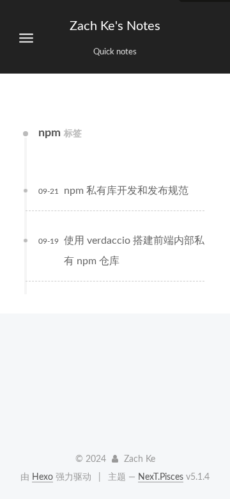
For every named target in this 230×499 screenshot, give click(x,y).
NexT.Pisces (160, 477)
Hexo (42, 477)
